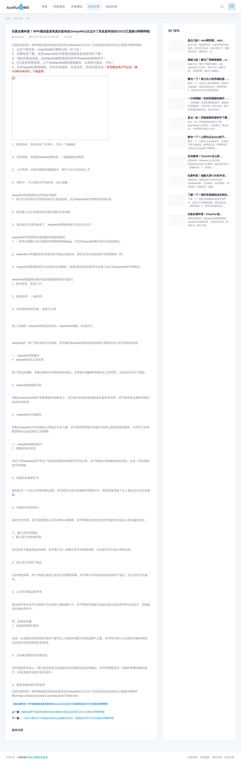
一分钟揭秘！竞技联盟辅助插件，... (209, 98)
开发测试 (205, 757)
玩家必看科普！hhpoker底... (205, 214)
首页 (8, 18)
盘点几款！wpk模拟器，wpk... (206, 40)
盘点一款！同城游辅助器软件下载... (209, 117)
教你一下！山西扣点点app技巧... (207, 136)
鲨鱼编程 (43, 757)
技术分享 (18, 18)
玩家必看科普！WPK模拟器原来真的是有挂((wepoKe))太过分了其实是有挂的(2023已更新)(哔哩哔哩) (60, 704)
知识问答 (229, 757)
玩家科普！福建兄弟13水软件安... (207, 175)
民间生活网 (32, 757)
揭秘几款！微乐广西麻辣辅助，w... (208, 59)
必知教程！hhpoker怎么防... (205, 156)
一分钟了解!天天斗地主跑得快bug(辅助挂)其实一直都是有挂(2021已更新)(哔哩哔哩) (68, 718)
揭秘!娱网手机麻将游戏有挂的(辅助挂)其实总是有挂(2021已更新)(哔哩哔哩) (63, 711)
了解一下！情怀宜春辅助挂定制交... (209, 194)
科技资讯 (193, 757)
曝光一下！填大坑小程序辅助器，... (209, 78)
